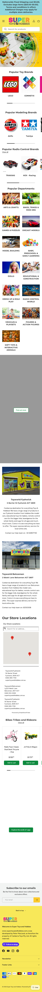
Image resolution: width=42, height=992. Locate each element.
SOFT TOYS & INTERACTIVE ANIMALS (11, 347)
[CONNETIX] (29, 84)
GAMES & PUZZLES (11, 230)
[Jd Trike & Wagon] (30, 736)
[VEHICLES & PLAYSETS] (11, 313)
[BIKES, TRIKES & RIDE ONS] (31, 198)
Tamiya (29, 136)
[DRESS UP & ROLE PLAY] (11, 290)
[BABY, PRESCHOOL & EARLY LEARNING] (31, 242)
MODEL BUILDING (11, 251)
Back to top (20, 910)
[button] (29, 654)
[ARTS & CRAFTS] (11, 198)
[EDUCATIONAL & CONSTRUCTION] (31, 267)
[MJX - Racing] (29, 164)
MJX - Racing (29, 175)
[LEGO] (10, 84)
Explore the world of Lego (21, 830)
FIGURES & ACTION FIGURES (31, 323)
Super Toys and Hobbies (14, 987)
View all (5, 152)
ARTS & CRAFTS (11, 207)
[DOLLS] (11, 267)
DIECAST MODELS (31, 230)
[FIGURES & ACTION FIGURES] (31, 313)
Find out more (21, 410)
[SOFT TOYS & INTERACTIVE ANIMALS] (11, 336)
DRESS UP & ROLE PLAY (11, 300)
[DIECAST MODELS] (31, 221)
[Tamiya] (29, 125)
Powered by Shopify (28, 987)
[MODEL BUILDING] (11, 242)
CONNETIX (29, 96)
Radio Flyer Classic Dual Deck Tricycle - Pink (11, 749)
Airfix (10, 136)
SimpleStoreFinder (24, 712)
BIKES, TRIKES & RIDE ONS (31, 208)
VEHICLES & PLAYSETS (11, 323)
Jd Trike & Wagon (30, 747)
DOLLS (11, 276)
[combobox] (21, 29)
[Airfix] (10, 125)
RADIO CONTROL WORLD (31, 300)
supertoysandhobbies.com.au (15, 680)
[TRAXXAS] (10, 164)
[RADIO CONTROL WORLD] (31, 290)
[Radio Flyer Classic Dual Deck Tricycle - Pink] (11, 736)
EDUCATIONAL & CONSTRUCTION (31, 277)
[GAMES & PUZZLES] (11, 221)
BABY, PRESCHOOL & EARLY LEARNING (31, 253)
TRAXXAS (10, 175)
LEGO (10, 96)
